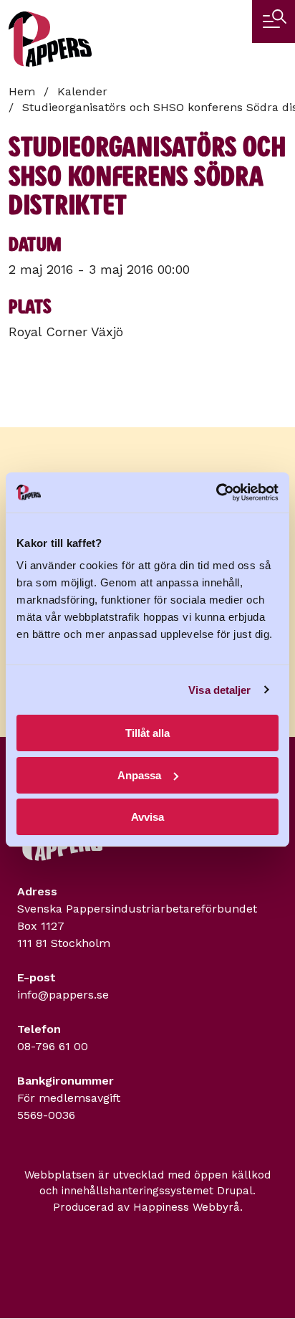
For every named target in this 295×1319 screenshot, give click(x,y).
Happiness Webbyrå (186, 1207)
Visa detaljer (219, 690)
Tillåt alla (147, 733)
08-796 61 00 (52, 1046)
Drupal (235, 1190)
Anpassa (139, 775)
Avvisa (147, 817)
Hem (22, 91)
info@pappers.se (63, 994)
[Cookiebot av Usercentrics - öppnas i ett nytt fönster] (216, 492)
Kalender (82, 91)
